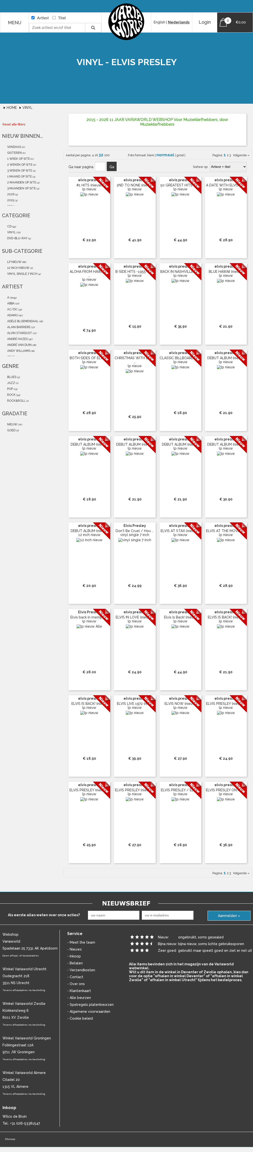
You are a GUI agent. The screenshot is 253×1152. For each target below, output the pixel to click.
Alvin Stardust (19, 333)
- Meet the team (81, 942)
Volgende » (241, 155)
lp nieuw (14, 262)
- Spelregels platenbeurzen (90, 1005)
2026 (10, 194)
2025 (10, 200)
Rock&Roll (16, 400)
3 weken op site (19, 170)
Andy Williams (18, 351)
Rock (11, 395)
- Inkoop (74, 956)
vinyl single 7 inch (22, 274)
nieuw (12, 424)
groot (180, 155)
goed (11, 430)
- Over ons (76, 984)
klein (151, 155)
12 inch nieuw (18, 268)
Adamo (12, 315)
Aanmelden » (229, 916)
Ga (111, 167)
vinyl (11, 232)
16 (97, 155)
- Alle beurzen (79, 998)
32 (101, 154)
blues (11, 377)
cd (9, 226)
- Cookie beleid (80, 1018)
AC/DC (12, 309)
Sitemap (10, 1139)
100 (107, 155)
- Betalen (75, 963)
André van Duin (19, 345)
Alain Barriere (18, 327)
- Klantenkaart (79, 991)
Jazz (11, 383)
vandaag (14, 147)
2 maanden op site (21, 182)
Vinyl (27, 108)
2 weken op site (19, 164)
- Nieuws (74, 949)
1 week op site (18, 158)
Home (12, 108)
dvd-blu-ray (17, 238)
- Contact (75, 977)
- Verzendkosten (81, 970)
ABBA (10, 303)
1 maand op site (19, 176)
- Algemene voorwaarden (88, 1011)
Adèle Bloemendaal (22, 321)
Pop (10, 389)
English (159, 22)
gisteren (14, 153)
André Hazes (17, 339)
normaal (165, 154)
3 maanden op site (21, 188)
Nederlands (179, 22)
